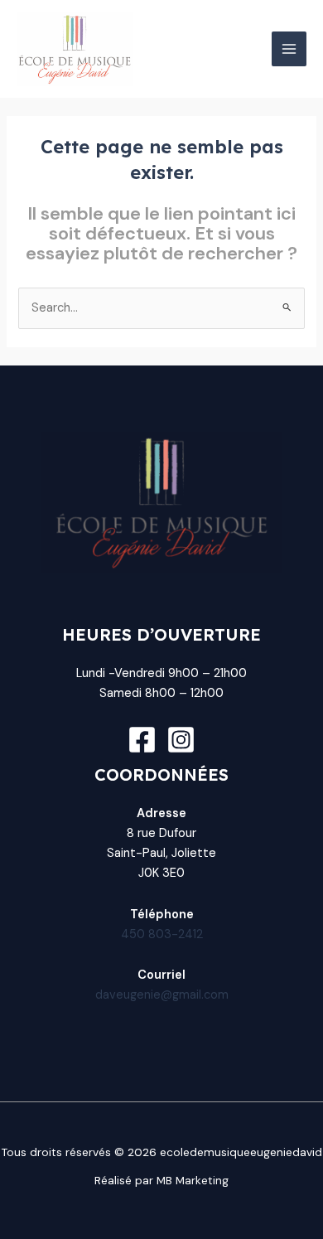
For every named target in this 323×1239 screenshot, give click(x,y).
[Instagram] (180, 739)
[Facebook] (142, 739)
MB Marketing (193, 1180)
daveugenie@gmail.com (162, 995)
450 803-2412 (162, 934)
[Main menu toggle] (289, 48)
